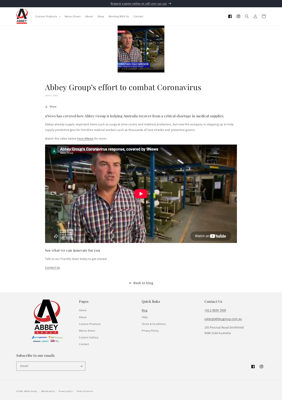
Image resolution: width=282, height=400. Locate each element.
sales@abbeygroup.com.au (223, 319)
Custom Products (90, 324)
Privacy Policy (150, 330)
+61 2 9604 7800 (215, 310)
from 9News (85, 138)
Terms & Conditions (154, 324)
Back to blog (143, 283)
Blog (144, 310)
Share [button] (53, 106)
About (83, 317)
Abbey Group (30, 391)
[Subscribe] (81, 366)
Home (82, 310)
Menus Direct (87, 330)
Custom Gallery (88, 337)
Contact (84, 344)
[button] (47, 16)
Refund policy (48, 391)
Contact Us (52, 267)
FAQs (145, 317)
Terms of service (85, 391)
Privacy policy (66, 391)
